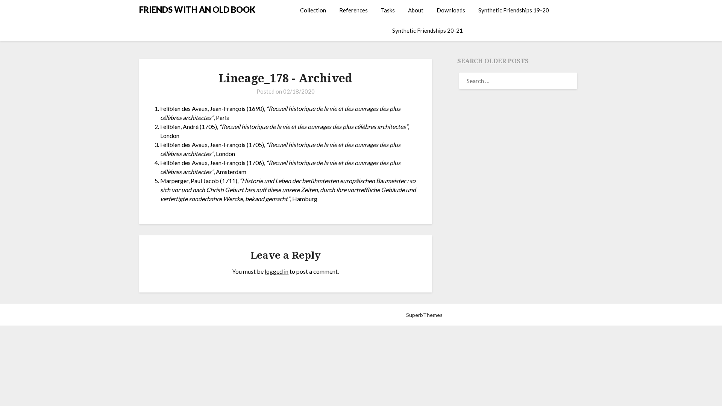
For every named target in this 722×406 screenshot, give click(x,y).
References (353, 10)
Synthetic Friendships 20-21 (427, 30)
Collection (313, 10)
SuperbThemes (424, 315)
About (415, 10)
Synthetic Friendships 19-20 (513, 10)
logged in (276, 271)
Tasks (388, 10)
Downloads (451, 10)
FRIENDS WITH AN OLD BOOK (197, 10)
